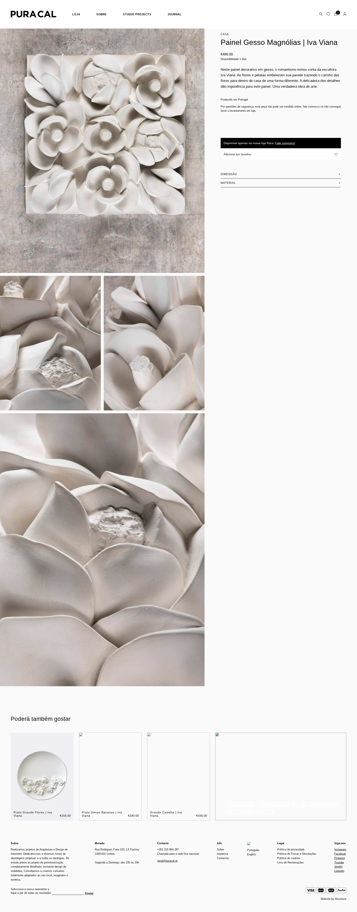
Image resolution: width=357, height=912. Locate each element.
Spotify (338, 866)
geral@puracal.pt (167, 860)
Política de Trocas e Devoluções (296, 853)
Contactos (223, 858)
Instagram (340, 849)
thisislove (340, 898)
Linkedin (339, 871)
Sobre (101, 14)
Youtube (339, 862)
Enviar (89, 893)
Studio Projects (137, 14)
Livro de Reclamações (290, 862)
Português (253, 850)
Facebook (340, 853)
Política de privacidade (291, 849)
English (251, 854)
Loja (76, 14)
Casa (225, 34)
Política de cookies (288, 858)
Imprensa (222, 853)
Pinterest (339, 858)
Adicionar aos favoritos (237, 154)
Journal (175, 14)
